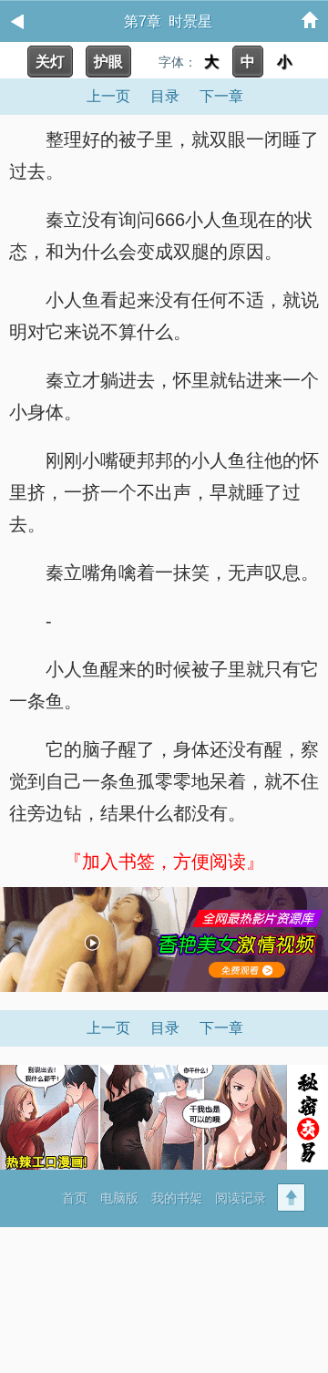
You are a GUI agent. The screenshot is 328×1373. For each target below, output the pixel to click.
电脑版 (119, 1198)
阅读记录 (240, 1198)
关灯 (50, 61)
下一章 (221, 96)
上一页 (108, 96)
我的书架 (176, 1198)
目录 (164, 96)
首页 (74, 1198)
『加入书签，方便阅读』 (164, 862)
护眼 (108, 61)
